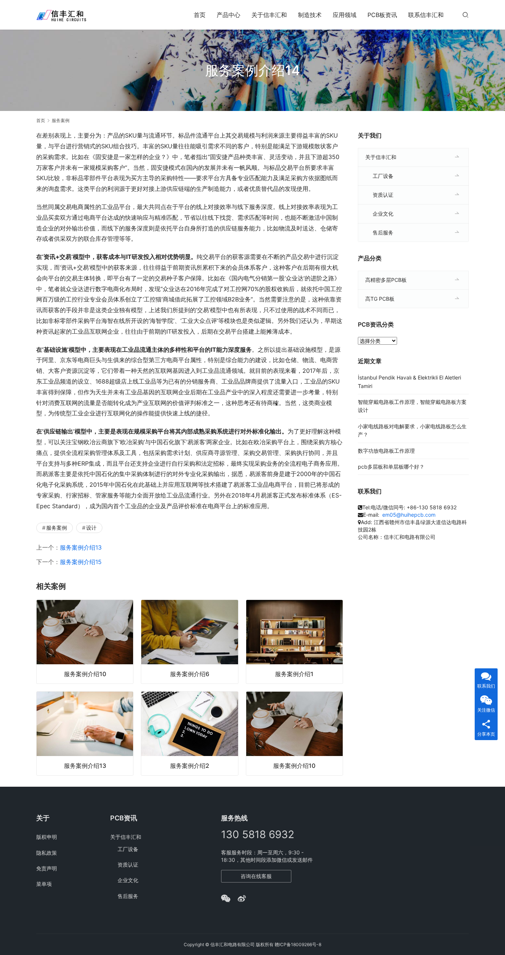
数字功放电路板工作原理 (386, 451)
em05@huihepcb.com (408, 515)
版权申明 (46, 837)
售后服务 (383, 232)
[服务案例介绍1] (294, 642)
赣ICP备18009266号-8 (298, 944)
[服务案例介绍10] (85, 642)
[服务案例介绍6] (189, 642)
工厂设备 (383, 176)
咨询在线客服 (256, 876)
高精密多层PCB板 (386, 280)
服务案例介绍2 (189, 765)
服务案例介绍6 (189, 674)
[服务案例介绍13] (85, 733)
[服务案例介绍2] (189, 733)
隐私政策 (46, 853)
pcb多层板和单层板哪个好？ (391, 466)
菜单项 (44, 884)
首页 (200, 14)
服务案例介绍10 (85, 674)
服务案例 (56, 527)
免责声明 (46, 868)
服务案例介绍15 (81, 562)
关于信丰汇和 (269, 14)
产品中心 (228, 14)
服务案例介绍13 (81, 547)
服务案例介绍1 (294, 674)
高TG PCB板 (379, 299)
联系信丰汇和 (426, 14)
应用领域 (344, 14)
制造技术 (310, 14)
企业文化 (383, 213)
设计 (91, 527)
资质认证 (383, 195)
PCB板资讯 (382, 14)
